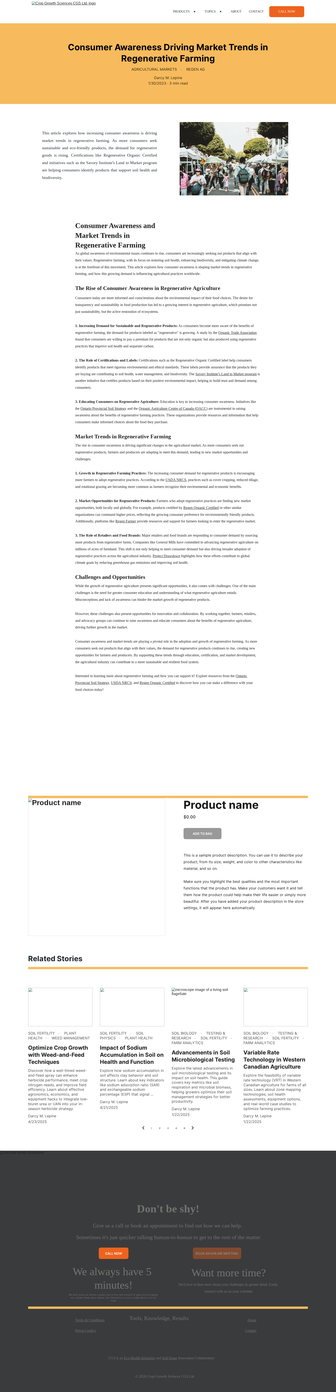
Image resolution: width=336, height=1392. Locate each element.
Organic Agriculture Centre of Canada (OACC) (173, 408)
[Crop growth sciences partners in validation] (168, 1335)
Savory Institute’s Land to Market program (226, 374)
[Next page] (193, 1128)
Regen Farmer (125, 521)
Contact (256, 11)
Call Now (286, 11)
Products (181, 11)
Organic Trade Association (237, 333)
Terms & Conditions (89, 1320)
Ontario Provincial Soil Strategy (103, 408)
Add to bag (202, 834)
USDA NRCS (175, 480)
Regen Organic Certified (201, 508)
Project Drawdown (166, 556)
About (236, 11)
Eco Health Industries (139, 1358)
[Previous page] (143, 1128)
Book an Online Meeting (217, 1253)
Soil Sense (169, 1358)
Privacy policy (85, 1331)
